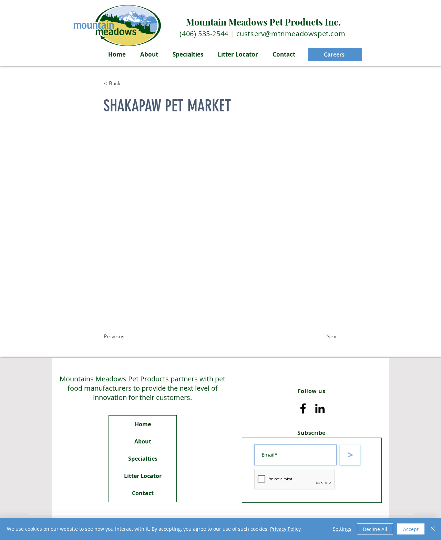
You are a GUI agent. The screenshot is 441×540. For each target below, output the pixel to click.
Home (143, 424)
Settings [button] (342, 529)
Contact (143, 493)
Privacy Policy (285, 529)
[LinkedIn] (320, 408)
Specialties (142, 458)
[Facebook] (303, 408)
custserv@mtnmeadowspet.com (291, 33)
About (142, 441)
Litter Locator (143, 476)
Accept (411, 529)
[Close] (433, 528)
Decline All (375, 529)
